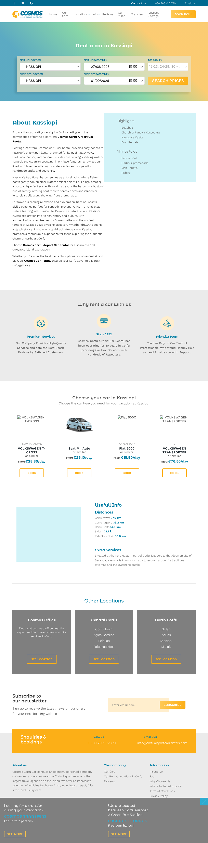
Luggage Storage (153, 14)
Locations (81, 14)
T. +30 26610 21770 (101, 743)
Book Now (183, 14)
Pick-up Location (30, 60)
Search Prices (168, 81)
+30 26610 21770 (165, 3)
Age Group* (155, 60)
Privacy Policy (159, 795)
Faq (152, 776)
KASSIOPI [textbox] (33, 67)
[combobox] (50, 67)
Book (31, 473)
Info (95, 14)
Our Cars (65, 14)
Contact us (138, 3)
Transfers (137, 14)
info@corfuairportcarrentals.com (162, 743)
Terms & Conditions (162, 791)
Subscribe (172, 705)
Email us (190, 3)
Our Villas (121, 14)
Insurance (156, 771)
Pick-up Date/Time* (95, 60)
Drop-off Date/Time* (96, 74)
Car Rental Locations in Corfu (123, 776)
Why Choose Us (160, 781)
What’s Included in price (166, 786)
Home (53, 14)
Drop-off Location (31, 74)
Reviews (107, 14)
